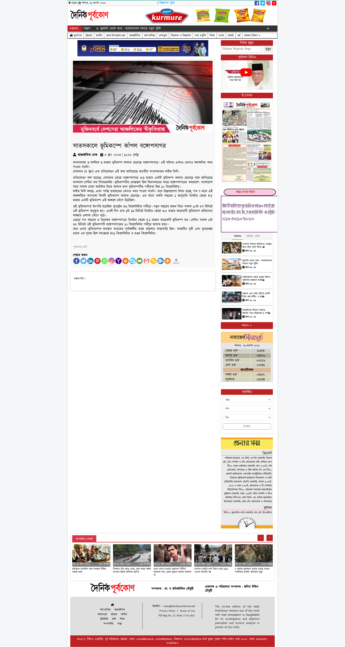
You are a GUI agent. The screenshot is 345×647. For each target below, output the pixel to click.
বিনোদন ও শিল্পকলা (181, 35)
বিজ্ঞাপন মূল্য (166, 3)
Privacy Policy (167, 611)
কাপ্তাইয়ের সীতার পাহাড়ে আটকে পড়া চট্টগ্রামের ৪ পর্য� (256, 311)
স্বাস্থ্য (119, 624)
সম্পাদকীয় (109, 624)
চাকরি (231, 35)
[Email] (139, 261)
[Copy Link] (153, 261)
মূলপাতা (77, 35)
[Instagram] (111, 261)
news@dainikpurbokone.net (179, 606)
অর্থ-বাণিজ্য (149, 35)
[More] (167, 261)
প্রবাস (221, 35)
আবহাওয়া (102, 614)
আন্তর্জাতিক (134, 35)
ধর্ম (238, 35)
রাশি (114, 619)
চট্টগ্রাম (89, 35)
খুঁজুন (268, 49)
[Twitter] (83, 261)
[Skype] (132, 261)
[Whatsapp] (104, 261)
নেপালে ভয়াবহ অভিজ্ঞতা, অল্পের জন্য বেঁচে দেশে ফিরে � (257, 245)
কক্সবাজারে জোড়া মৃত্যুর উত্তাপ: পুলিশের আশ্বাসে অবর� (256, 278)
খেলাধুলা (163, 35)
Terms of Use (187, 611)
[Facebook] (76, 261)
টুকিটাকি (104, 619)
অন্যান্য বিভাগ (251, 35)
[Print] (125, 261)
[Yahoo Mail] (118, 261)
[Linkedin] (90, 261)
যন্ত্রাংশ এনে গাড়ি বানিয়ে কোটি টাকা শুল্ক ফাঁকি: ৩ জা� (256, 295)
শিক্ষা (212, 35)
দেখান (246, 426)
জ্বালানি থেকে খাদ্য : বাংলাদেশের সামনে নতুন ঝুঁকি (109, 28)
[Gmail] (146, 261)
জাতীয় (99, 35)
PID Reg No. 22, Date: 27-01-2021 (176, 615)
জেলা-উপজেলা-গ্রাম (115, 35)
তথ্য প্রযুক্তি (200, 35)
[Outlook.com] (160, 261)
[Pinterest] (97, 261)
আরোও (246, 325)
